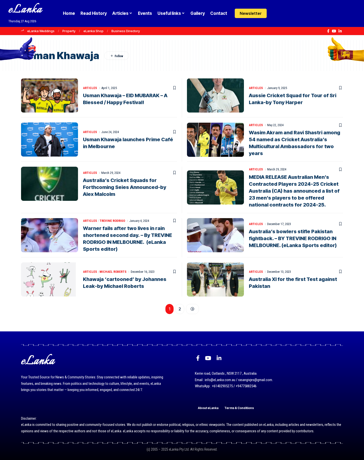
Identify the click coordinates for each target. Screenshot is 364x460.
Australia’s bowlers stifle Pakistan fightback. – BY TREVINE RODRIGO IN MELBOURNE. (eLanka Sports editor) (293, 238)
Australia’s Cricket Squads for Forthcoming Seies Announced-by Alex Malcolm (124, 187)
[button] (285, 13)
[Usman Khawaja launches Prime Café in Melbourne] (49, 139)
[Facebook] (328, 31)
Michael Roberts (113, 272)
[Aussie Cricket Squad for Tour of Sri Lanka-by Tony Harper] (215, 95)
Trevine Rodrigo (112, 221)
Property (69, 31)
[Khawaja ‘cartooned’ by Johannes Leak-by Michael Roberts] (49, 279)
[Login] (276, 13)
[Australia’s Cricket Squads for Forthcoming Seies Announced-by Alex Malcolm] (49, 184)
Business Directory (125, 31)
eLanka (25, 9)
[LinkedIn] (340, 31)
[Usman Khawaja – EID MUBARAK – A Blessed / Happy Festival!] (49, 95)
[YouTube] (334, 31)
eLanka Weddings (40, 31)
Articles (90, 88)
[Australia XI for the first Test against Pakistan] (215, 279)
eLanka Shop (93, 31)
